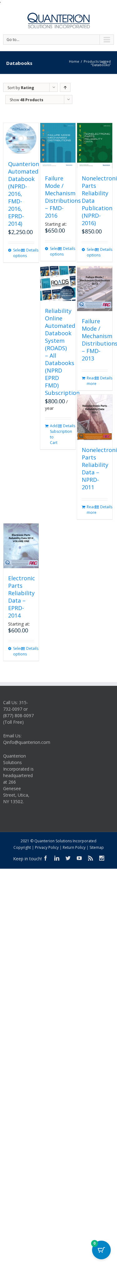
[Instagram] (101, 858)
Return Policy (74, 847)
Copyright (22, 847)
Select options (17, 252)
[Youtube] (79, 858)
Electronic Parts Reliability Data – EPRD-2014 (21, 596)
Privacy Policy (47, 847)
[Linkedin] (56, 858)
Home (74, 61)
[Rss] (90, 858)
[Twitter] (68, 858)
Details (30, 250)
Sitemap (97, 847)
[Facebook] (45, 858)
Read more (91, 380)
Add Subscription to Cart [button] (54, 434)
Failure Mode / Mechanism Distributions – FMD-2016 (63, 196)
